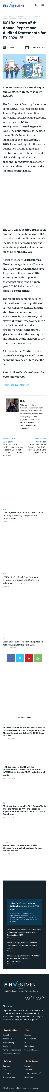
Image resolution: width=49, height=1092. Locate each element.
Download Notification (16, 384)
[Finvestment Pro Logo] (13, 5)
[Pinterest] (29, 658)
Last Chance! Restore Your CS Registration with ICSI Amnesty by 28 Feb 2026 (23, 643)
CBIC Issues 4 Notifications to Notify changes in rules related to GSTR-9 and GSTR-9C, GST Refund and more (13, 448)
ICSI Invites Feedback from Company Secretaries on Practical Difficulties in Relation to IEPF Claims (21, 580)
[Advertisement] (24, 691)
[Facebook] (11, 658)
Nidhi (12, 909)
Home (5, 17)
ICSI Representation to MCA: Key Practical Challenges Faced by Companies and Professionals (23, 515)
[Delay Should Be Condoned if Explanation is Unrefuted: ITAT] (24, 892)
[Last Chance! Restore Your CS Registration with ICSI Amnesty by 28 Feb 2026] (24, 613)
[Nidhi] (5, 47)
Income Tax (7, 764)
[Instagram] (33, 998)
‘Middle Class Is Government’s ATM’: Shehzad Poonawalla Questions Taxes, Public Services (22, 848)
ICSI (10, 17)
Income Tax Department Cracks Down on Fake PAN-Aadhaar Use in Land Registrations (37, 447)
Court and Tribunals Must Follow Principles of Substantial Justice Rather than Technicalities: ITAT (24, 932)
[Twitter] (20, 658)
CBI (4, 724)
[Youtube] (44, 998)
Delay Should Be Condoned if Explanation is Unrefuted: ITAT (24, 904)
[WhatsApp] (38, 658)
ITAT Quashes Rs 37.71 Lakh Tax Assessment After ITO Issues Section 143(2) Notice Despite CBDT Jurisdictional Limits (24, 770)
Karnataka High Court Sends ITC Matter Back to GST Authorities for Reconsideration (23, 958)
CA (4, 638)
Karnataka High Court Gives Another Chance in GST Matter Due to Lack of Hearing (22, 945)
